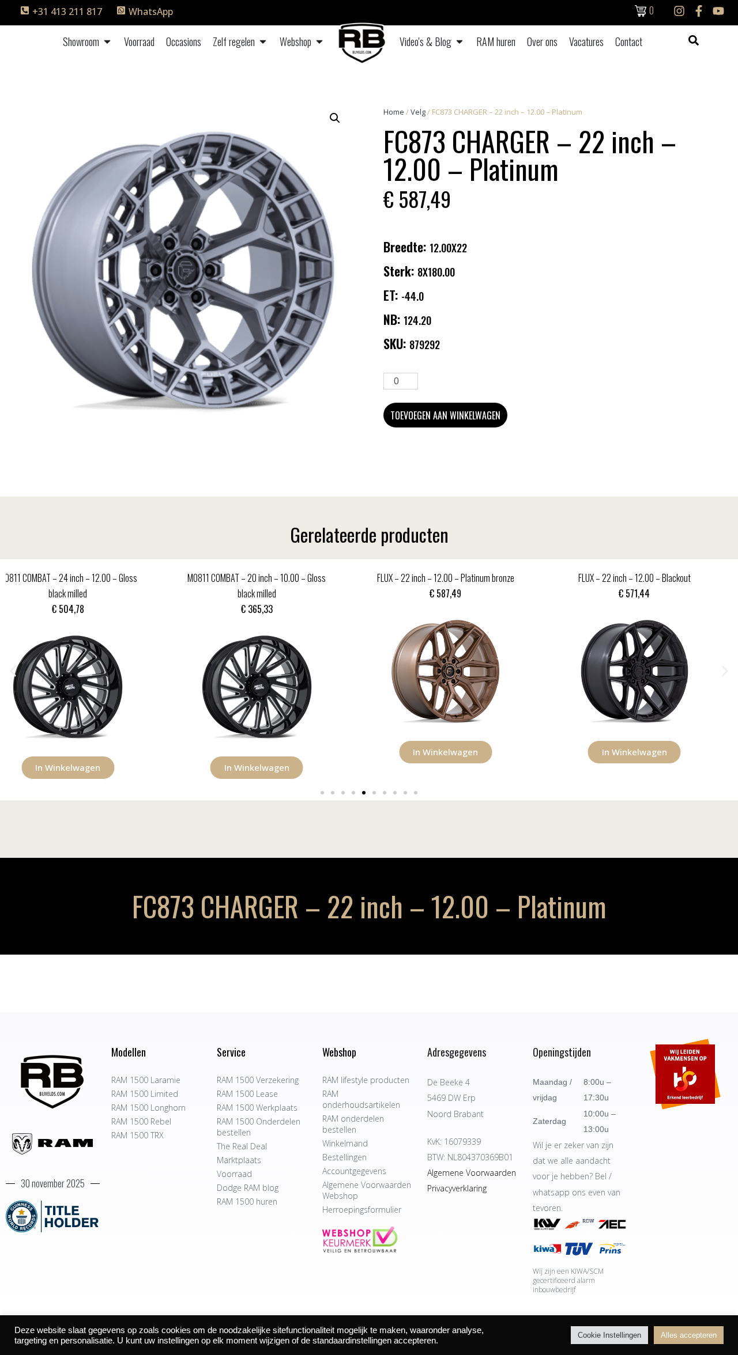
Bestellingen (344, 1157)
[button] (335, 118)
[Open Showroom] (107, 42)
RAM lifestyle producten (365, 1079)
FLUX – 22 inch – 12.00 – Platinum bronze (274, 578)
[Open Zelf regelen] (263, 42)
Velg (418, 112)
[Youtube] (718, 11)
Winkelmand (345, 1143)
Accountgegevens (354, 1170)
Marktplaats (239, 1160)
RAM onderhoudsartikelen (361, 1099)
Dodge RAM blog (247, 1187)
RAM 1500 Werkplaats (257, 1107)
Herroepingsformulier (361, 1209)
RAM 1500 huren (247, 1201)
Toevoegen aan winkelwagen (445, 415)
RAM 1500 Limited (144, 1093)
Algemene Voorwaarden (471, 1172)
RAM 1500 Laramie (145, 1079)
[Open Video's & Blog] (459, 42)
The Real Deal (242, 1146)
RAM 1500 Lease (247, 1093)
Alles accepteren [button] (689, 1335)
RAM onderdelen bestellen (353, 1124)
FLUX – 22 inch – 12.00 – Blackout (463, 578)
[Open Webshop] (319, 42)
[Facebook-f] (699, 11)
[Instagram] (679, 11)
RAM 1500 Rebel (141, 1121)
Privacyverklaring (457, 1188)
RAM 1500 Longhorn (148, 1107)
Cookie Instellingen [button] (609, 1335)
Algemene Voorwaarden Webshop (366, 1190)
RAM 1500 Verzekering (258, 1079)
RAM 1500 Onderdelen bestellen (258, 1127)
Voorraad (234, 1173)
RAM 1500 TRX (137, 1135)
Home (393, 112)
